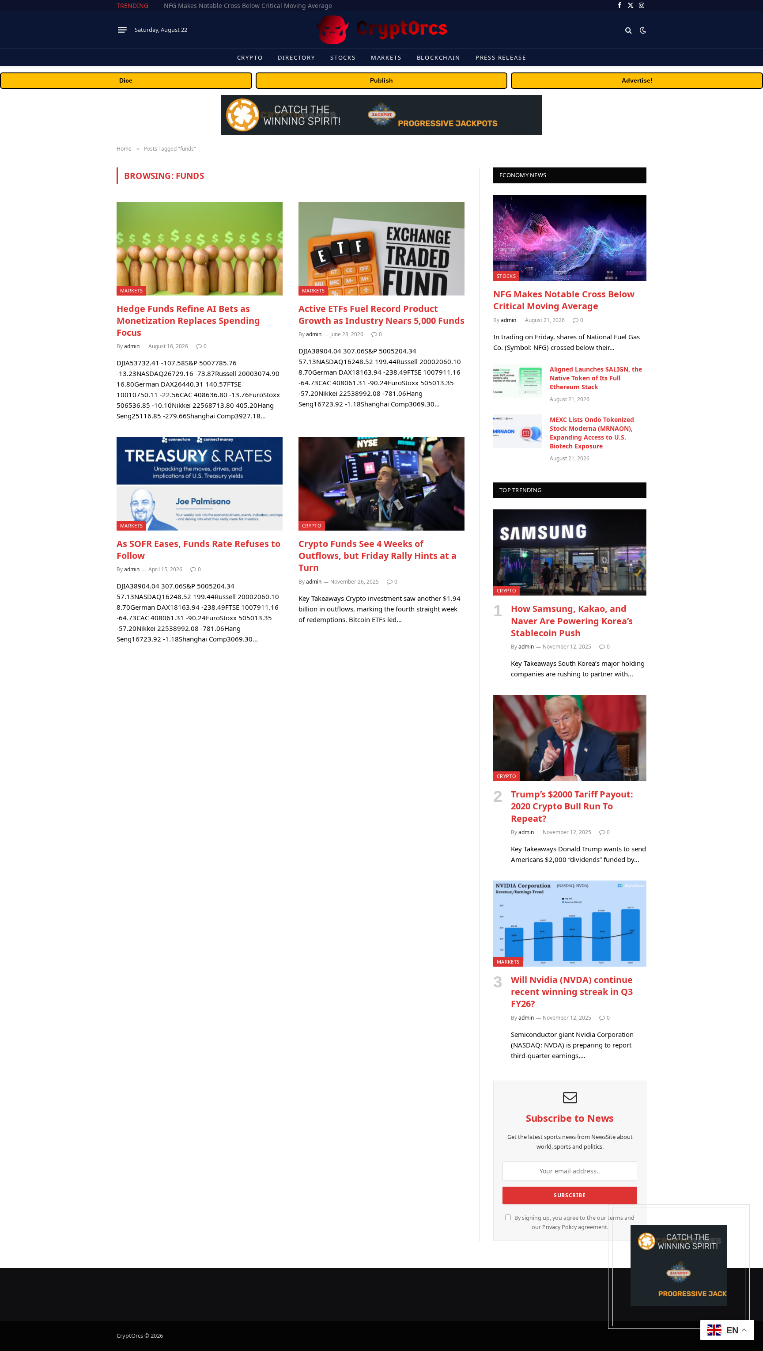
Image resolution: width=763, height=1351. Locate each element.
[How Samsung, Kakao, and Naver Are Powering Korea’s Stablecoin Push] (569, 552)
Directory (296, 57)
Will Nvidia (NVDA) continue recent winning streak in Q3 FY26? (572, 991)
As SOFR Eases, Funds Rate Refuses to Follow (198, 550)
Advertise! (637, 80)
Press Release (501, 57)
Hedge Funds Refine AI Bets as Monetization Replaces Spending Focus (188, 320)
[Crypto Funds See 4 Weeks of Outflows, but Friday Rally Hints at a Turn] (381, 484)
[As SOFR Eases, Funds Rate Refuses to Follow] (200, 484)
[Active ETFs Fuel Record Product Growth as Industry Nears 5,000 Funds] (381, 249)
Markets (386, 57)
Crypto (250, 57)
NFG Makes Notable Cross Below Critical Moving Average (564, 300)
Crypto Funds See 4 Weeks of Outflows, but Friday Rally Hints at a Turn (377, 555)
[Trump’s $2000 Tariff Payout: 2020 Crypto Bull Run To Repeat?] (569, 738)
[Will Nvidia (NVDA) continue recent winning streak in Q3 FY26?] (569, 923)
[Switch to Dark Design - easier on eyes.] (642, 30)
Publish (381, 80)
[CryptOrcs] (381, 30)
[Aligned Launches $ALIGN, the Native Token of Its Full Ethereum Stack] (517, 381)
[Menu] (122, 30)
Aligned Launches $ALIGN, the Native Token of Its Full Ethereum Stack (263, 6)
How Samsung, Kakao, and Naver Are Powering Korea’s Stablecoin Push (572, 620)
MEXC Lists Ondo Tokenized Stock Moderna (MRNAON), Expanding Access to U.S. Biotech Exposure (592, 432)
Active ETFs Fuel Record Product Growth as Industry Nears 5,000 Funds (381, 314)
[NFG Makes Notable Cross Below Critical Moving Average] (569, 238)
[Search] (628, 30)
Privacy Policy (559, 1227)
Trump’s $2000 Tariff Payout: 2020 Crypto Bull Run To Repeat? (572, 806)
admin (132, 346)
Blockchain (439, 57)
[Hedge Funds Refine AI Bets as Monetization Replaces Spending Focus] (200, 249)
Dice (125, 80)
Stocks (343, 57)
